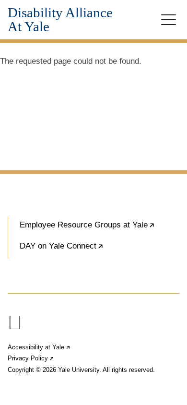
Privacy (31, 358)
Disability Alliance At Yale (60, 20)
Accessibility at (39, 347)
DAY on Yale (91, 250)
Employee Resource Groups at (99, 229)
